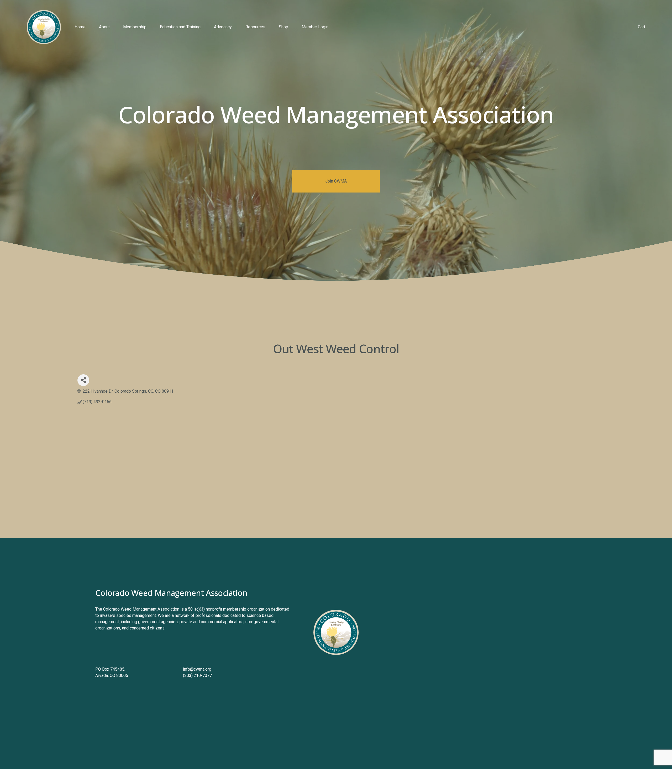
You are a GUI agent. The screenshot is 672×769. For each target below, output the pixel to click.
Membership (134, 26)
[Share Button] (83, 380)
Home (80, 26)
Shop (283, 26)
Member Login (315, 26)
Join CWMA (336, 181)
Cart (641, 26)
